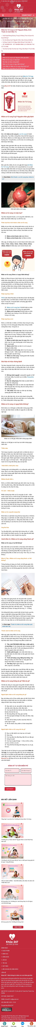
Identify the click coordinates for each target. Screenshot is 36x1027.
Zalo (22, 1026)
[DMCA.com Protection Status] (6, 1011)
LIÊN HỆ (4, 960)
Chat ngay (13, 1026)
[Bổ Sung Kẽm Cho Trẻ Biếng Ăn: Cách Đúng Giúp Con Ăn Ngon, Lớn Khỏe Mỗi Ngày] (18, 892)
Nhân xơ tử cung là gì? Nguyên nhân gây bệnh (16, 57)
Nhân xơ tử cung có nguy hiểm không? (14, 64)
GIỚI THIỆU (5, 966)
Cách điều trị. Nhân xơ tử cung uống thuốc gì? (16, 66)
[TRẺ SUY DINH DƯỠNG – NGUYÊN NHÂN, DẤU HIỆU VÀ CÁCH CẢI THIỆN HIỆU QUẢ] (18, 871)
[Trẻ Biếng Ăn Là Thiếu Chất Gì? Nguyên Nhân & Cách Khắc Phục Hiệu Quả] (18, 830)
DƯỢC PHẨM (5, 950)
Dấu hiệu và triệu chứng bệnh (11, 62)
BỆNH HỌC (5, 953)
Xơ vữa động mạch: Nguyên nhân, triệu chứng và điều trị (18, 40)
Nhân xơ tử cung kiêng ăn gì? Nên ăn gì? (14, 68)
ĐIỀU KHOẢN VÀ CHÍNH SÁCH (10, 969)
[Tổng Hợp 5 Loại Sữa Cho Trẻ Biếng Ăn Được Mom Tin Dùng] (18, 810)
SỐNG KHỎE (5, 957)
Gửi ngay (10, 789)
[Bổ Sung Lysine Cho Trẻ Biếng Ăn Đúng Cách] (18, 912)
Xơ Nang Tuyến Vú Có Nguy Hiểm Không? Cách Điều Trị (17, 42)
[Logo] (18, 940)
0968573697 (24, 1)
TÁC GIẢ (4, 963)
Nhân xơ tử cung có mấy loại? (11, 60)
